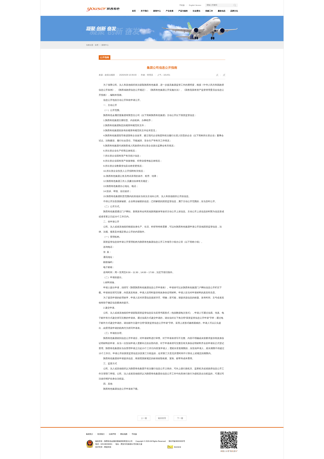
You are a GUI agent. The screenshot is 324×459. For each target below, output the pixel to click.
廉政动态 (221, 11)
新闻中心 (157, 11)
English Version (195, 5)
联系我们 (101, 434)
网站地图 (123, 434)
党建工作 (209, 11)
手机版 (182, 5)
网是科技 (107, 447)
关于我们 (144, 11)
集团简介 (89, 434)
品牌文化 (234, 11)
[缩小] (217, 75)
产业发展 (169, 11)
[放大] (224, 75)
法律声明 (112, 434)
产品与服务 (183, 11)
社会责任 (196, 11)
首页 (134, 11)
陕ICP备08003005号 (177, 441)
